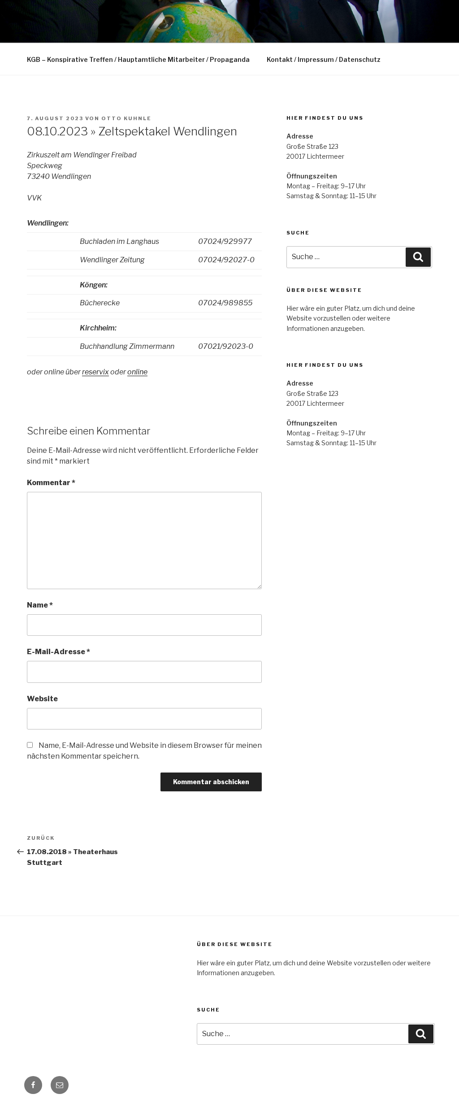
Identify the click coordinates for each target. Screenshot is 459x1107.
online (137, 372)
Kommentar (51, 482)
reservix (95, 372)
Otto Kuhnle (126, 118)
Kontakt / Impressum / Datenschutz (324, 59)
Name (40, 605)
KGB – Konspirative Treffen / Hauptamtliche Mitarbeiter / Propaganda (138, 59)
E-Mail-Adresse (58, 651)
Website (42, 699)
